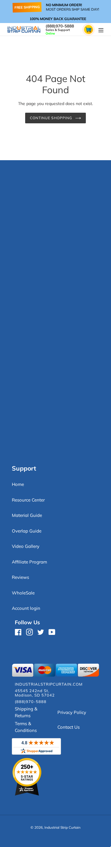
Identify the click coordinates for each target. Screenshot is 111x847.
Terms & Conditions (26, 727)
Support (24, 468)
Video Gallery (25, 546)
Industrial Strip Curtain (62, 827)
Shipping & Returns (26, 712)
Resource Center (28, 500)
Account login (26, 608)
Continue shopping (51, 118)
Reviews (20, 577)
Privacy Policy (71, 712)
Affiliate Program (29, 562)
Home (18, 484)
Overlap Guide (26, 531)
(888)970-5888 (60, 25)
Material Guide (27, 515)
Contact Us (68, 727)
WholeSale (23, 593)
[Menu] (101, 29)
